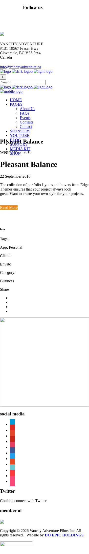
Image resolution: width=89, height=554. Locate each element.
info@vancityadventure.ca (20, 67)
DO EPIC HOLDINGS (64, 535)
